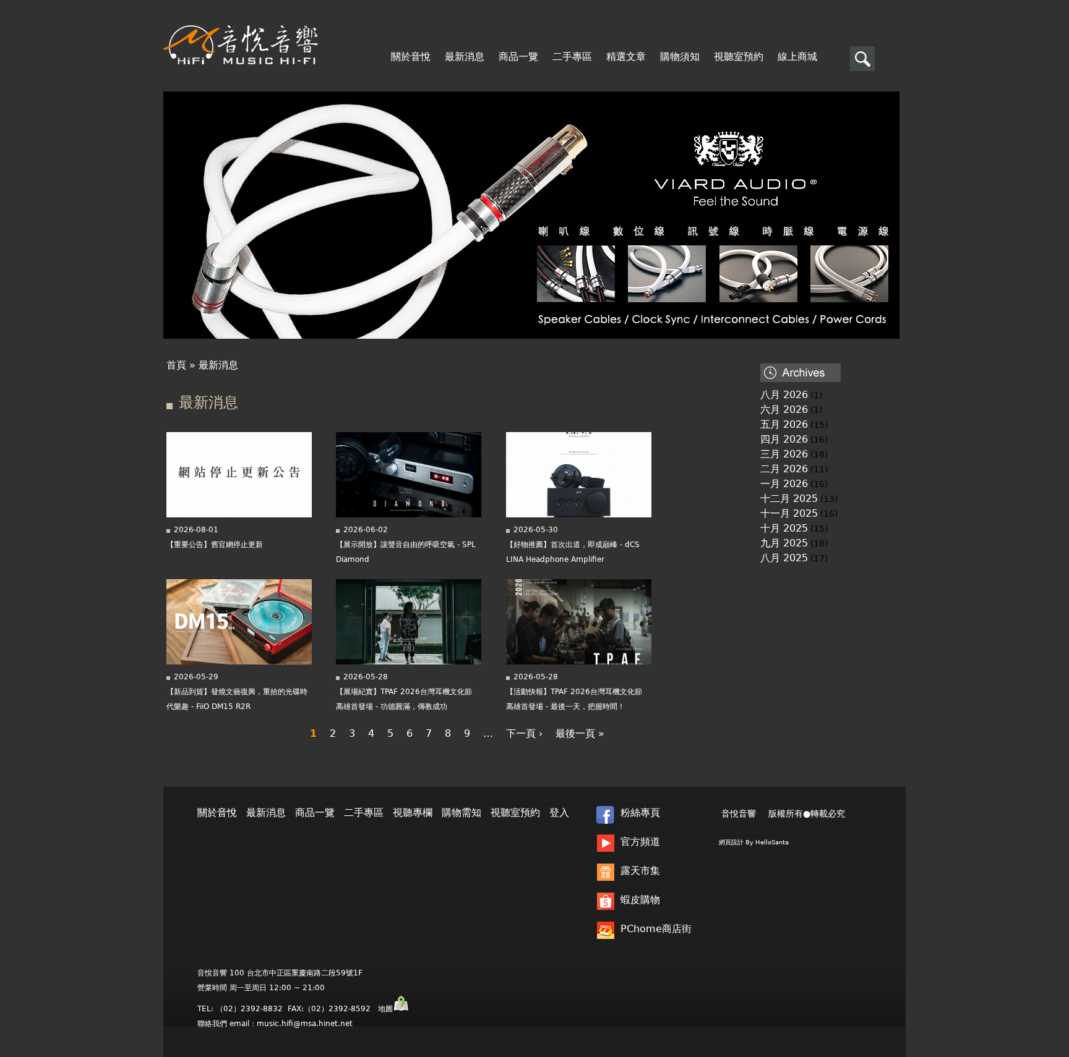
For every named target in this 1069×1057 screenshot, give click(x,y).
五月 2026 (784, 424)
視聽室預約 (738, 57)
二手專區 (572, 57)
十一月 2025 (789, 513)
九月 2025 (784, 543)
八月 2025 (784, 558)
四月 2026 (784, 439)
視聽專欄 (41, 200)
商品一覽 (518, 57)
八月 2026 (784, 395)
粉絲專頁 (640, 812)
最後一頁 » (580, 733)
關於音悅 (411, 57)
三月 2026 (784, 454)
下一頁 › (524, 733)
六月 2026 (784, 409)
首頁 (176, 365)
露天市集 (640, 871)
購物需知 (461, 812)
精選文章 (626, 57)
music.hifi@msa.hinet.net (305, 1023)
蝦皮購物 (640, 900)
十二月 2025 (789, 498)
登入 (559, 812)
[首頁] (240, 44)
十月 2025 (784, 528)
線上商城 (797, 57)
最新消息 (464, 57)
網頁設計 (731, 842)
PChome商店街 (656, 929)
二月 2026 (784, 469)
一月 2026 (784, 484)
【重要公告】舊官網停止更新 (214, 544)
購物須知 (680, 57)
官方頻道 (640, 841)
